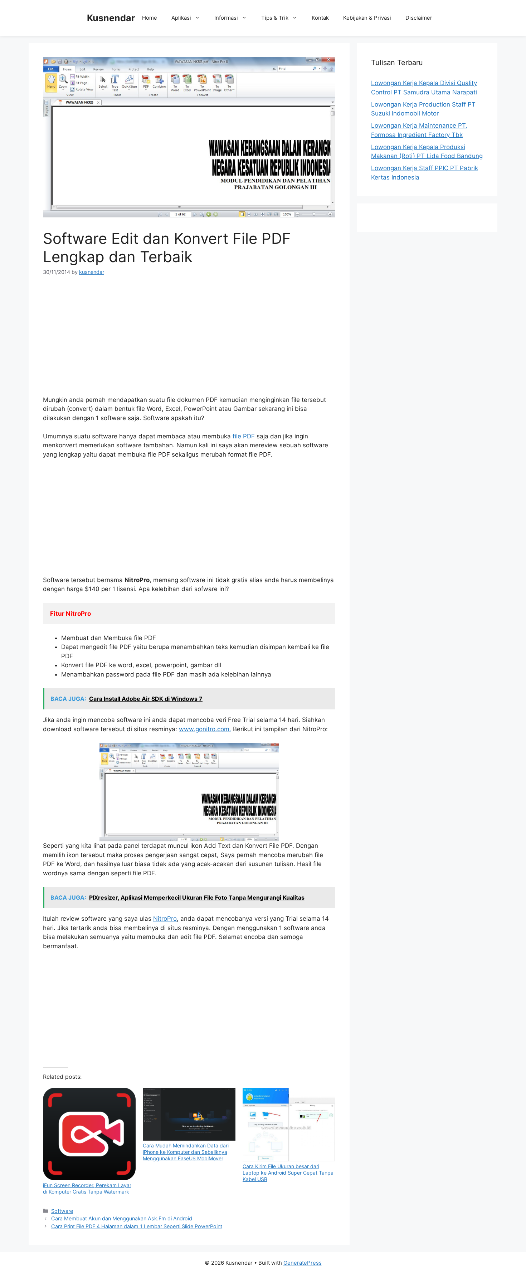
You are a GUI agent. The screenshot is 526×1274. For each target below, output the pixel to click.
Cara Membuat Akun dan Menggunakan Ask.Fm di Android (121, 1218)
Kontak (320, 17)
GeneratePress (302, 1262)
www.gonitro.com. (205, 729)
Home (149, 17)
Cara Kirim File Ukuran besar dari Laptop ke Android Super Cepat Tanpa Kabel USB (288, 1172)
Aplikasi (181, 17)
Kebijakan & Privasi (367, 17)
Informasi (226, 17)
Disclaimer (418, 17)
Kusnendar (111, 18)
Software (62, 1211)
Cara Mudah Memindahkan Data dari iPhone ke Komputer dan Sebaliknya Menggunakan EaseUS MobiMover (186, 1151)
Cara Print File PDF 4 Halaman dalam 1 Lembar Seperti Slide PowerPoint (136, 1226)
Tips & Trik (274, 17)
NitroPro (165, 918)
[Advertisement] (189, 338)
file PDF (244, 436)
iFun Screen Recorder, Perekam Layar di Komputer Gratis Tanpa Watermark (87, 1188)
